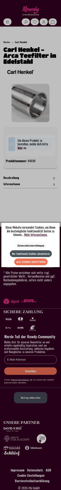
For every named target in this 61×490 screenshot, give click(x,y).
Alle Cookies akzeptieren (30, 262)
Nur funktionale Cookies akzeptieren (31, 253)
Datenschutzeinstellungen (30, 245)
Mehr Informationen (35, 234)
